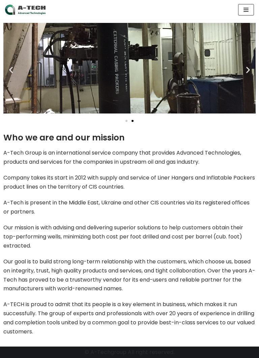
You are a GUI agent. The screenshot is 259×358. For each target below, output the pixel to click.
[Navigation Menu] (246, 9)
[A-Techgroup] (25, 10)
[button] (126, 121)
